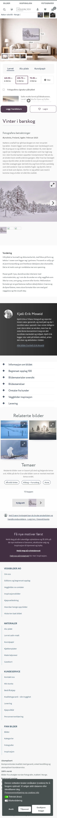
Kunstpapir (9, 642)
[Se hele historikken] (41, 503)
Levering (8, 703)
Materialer (10, 623)
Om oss (7, 574)
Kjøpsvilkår (9, 710)
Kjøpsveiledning (11, 600)
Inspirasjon (25, 3)
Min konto (8, 683)
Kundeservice (12, 671)
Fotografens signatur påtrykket (21, 89)
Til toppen (28, 491)
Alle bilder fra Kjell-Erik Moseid (30, 345)
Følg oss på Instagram (19, 555)
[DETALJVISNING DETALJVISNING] (28, 203)
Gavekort (8, 661)
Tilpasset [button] (24, 809)
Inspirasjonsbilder (12, 593)
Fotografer (47, 3)
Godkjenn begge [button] (41, 809)
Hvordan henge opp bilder (16, 607)
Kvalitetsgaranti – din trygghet (17, 696)
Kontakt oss (9, 677)
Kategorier (9, 738)
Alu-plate (8, 628)
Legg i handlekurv (14, 109)
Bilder (6, 3)
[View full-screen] (53, 185)
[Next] (53, 203)
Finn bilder (10, 726)
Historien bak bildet (13, 613)
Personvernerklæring (13, 716)
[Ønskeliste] (45, 9)
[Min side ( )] (37, 9)
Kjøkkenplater (10, 648)
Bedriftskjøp (9, 690)
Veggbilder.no (12, 568)
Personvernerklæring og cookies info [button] (22, 792)
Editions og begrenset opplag (17, 580)
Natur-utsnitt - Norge (10, 14)
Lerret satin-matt (11, 635)
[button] (23, 424)
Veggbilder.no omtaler (14, 587)
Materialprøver (10, 655)
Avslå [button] (11, 809)
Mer (49, 80)
